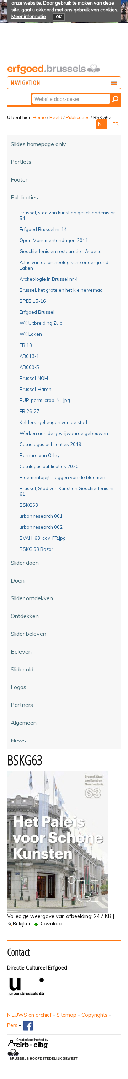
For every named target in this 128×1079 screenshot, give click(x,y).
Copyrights (94, 1015)
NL (102, 124)
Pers (12, 1025)
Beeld (55, 117)
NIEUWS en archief (29, 1015)
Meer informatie (28, 16)
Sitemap (66, 1015)
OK (59, 16)
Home (39, 117)
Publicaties (78, 117)
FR (116, 124)
